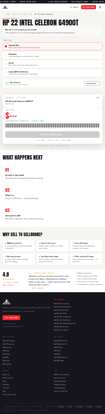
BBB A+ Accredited (61, 374)
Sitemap (45, 410)
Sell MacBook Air (60, 344)
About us (6, 374)
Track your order (9, 394)
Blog (4, 381)
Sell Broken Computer (62, 317)
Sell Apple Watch (60, 357)
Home (8, 14)
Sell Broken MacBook (62, 307)
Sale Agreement (60, 381)
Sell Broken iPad (60, 313)
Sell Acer (6, 361)
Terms (13, 410)
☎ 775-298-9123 (9, 324)
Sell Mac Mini (59, 361)
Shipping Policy (60, 384)
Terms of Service (60, 391)
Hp (31, 14)
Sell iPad (57, 351)
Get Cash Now (88, 7)
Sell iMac (57, 354)
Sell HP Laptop (8, 344)
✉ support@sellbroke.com (13, 326)
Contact (6, 388)
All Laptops (7, 364)
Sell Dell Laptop (9, 341)
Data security (59, 378)
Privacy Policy (59, 388)
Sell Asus (6, 351)
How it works (8, 378)
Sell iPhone (58, 347)
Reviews (6, 384)
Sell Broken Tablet (61, 330)
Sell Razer (6, 354)
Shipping (36, 410)
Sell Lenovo (7, 347)
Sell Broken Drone (61, 327)
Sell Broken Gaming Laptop (64, 323)
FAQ (4, 391)
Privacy (5, 410)
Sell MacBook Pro (61, 341)
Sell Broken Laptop (61, 304)
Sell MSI (6, 357)
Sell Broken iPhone (61, 310)
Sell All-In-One (20, 14)
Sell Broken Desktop (62, 320)
